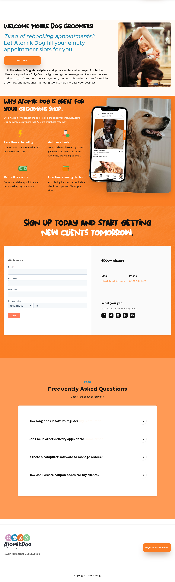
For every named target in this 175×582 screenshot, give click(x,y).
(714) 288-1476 (137, 281)
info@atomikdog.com (113, 281)
